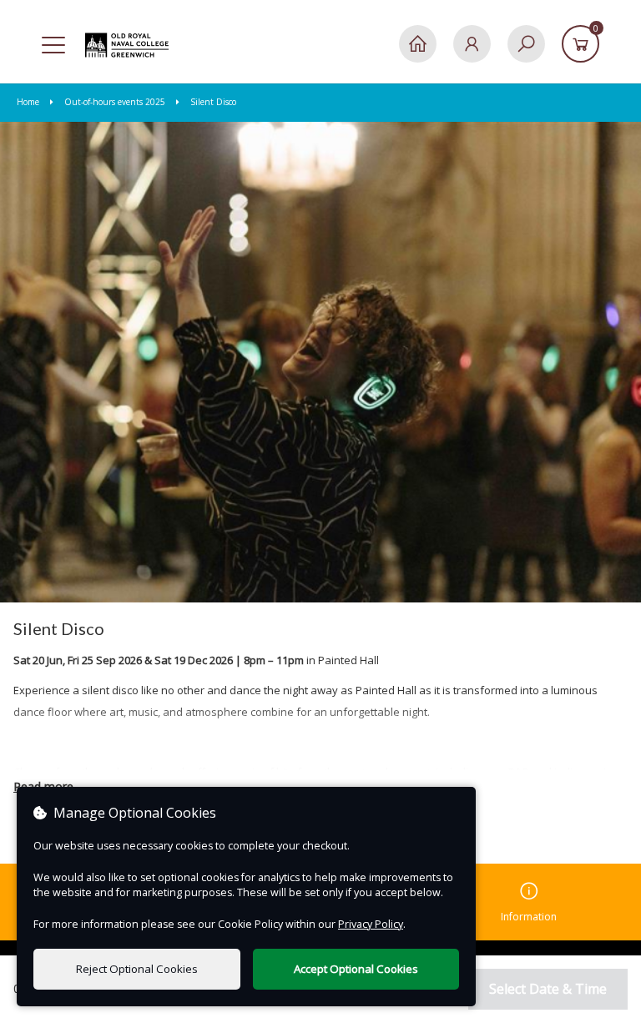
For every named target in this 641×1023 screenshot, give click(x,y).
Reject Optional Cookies (137, 968)
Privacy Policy (370, 924)
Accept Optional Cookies (356, 968)
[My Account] (472, 44)
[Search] (526, 44)
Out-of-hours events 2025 (115, 102)
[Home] (418, 44)
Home (29, 102)
